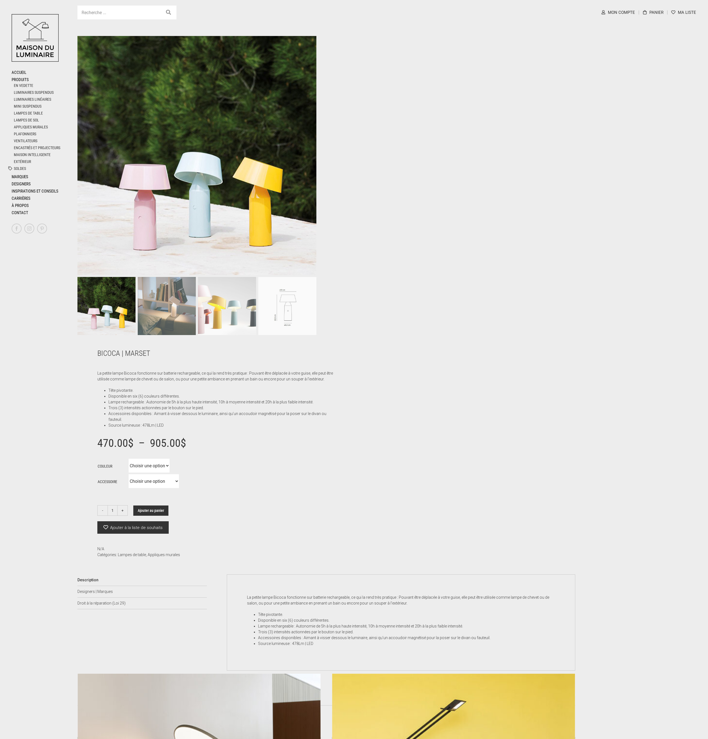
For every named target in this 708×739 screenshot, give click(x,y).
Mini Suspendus (27, 106)
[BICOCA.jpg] (196, 155)
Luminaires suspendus (34, 92)
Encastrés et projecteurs (37, 148)
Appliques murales (31, 127)
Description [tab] (87, 580)
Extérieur (22, 161)
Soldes (20, 168)
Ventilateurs (25, 141)
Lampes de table (28, 113)
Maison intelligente (32, 154)
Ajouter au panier (151, 510)
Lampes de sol (26, 120)
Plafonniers (25, 134)
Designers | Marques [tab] (95, 591)
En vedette (23, 85)
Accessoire (107, 481)
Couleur (105, 466)
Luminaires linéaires (32, 99)
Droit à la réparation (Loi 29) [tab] (101, 603)
